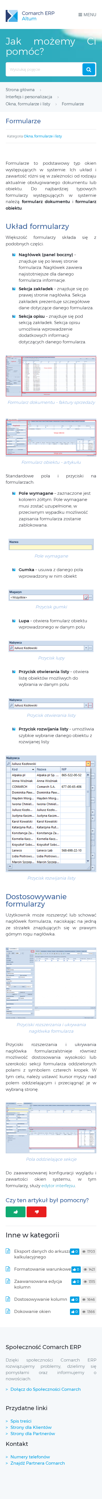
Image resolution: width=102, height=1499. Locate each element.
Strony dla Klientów (31, 1427)
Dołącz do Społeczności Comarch (45, 1389)
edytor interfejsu (58, 1185)
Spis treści (20, 1421)
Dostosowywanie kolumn (40, 1299)
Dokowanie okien (32, 1311)
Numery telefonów (30, 1457)
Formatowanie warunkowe (42, 1269)
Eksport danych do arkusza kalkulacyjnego (42, 1254)
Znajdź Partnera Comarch (37, 1463)
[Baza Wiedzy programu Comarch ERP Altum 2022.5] (30, 14)
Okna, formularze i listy (43, 136)
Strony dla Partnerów (32, 1433)
